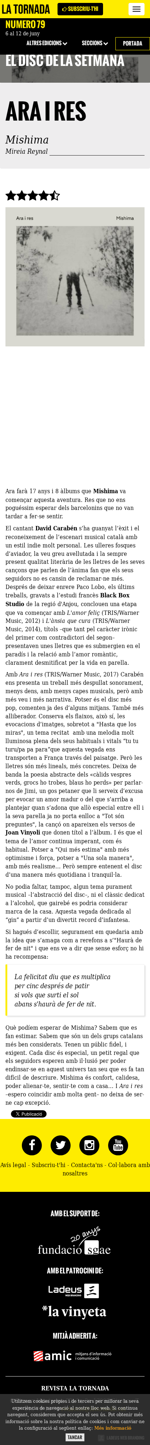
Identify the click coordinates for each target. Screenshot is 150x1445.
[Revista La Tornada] (26, 9)
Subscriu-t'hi (82, 9)
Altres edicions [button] (44, 43)
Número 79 (25, 24)
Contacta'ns (87, 1164)
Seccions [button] (92, 43)
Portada (132, 43)
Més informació (112, 1428)
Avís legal (13, 1164)
